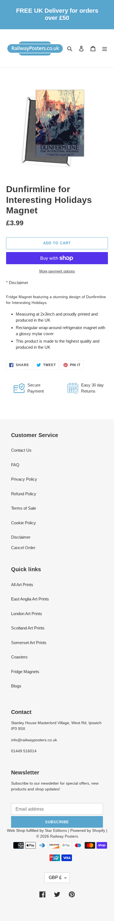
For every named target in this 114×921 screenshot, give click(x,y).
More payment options (57, 271)
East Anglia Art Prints (30, 599)
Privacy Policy (24, 479)
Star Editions (56, 830)
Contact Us (21, 450)
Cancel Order (23, 547)
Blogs (16, 686)
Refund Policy (23, 493)
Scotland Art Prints (28, 628)
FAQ (15, 464)
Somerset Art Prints (28, 642)
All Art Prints (22, 584)
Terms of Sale (23, 508)
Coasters (19, 657)
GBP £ (55, 877)
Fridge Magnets (25, 671)
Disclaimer (18, 282)
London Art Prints (26, 613)
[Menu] (104, 48)
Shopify (98, 830)
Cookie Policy (23, 522)
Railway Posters (64, 836)
